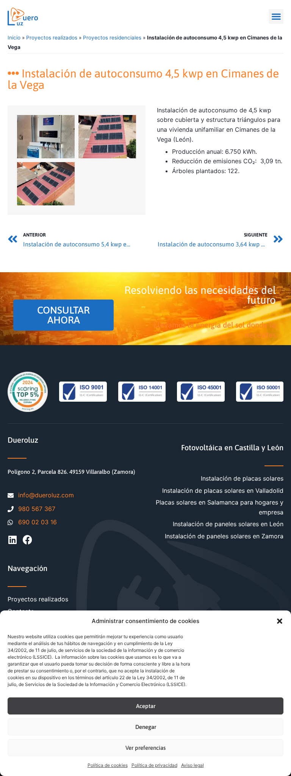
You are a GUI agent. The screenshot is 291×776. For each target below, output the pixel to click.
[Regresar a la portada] (23, 16)
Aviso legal (192, 765)
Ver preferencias (145, 747)
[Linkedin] (12, 539)
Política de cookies (108, 765)
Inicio (14, 38)
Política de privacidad (154, 765)
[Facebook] (27, 539)
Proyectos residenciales (112, 38)
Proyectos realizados (51, 38)
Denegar (145, 727)
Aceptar (145, 706)
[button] (279, 621)
